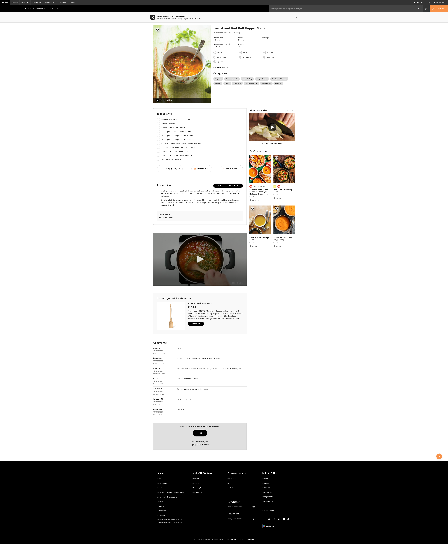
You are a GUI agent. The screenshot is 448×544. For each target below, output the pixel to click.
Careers (72, 3)
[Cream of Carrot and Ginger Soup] (284, 220)
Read (52, 9)
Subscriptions (36, 3)
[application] (200, 259)
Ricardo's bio (162, 483)
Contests (161, 506)
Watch (60, 9)
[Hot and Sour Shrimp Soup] (284, 169)
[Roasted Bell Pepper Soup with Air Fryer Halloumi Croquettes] (260, 169)
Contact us (231, 488)
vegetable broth (195, 143)
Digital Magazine (268, 510)
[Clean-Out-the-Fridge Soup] (260, 220)
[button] (419, 8)
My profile (196, 479)
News (159, 479)
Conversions (162, 511)
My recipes (196, 483)
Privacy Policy (231, 539)
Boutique (15, 3)
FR (429, 3)
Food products (50, 3)
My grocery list (197, 492)
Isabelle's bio (162, 488)
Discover (40, 9)
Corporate (62, 3)
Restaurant (25, 3)
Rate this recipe (235, 32)
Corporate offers (268, 501)
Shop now (196, 324)
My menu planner (198, 488)
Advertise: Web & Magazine (167, 497)
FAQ (229, 483)
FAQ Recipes (232, 479)
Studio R (160, 501)
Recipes (5, 3)
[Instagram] (274, 519)
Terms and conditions (246, 539)
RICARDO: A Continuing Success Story (171, 492)
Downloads (162, 515)
